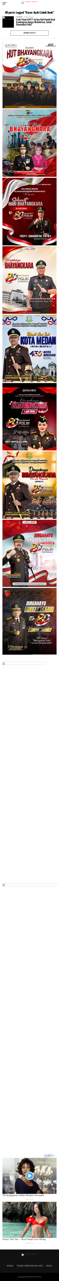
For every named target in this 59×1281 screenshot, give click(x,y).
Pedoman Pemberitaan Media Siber (30, 1265)
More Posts (30, 33)
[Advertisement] (23, 1128)
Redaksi (49, 1265)
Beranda (10, 1265)
